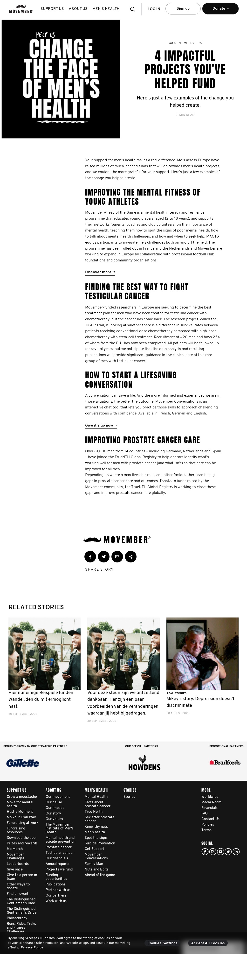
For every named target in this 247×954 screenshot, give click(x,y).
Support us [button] (52, 9)
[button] (134, 9)
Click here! (212, 851)
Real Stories (176, 693)
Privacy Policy (32, 947)
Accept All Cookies (208, 943)
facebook (205, 851)
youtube (220, 851)
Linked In (236, 851)
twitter (228, 851)
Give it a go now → (101, 426)
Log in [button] (154, 9)
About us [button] (78, 9)
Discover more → (100, 272)
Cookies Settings (162, 943)
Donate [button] (215, 10)
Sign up (183, 9)
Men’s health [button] (105, 9)
